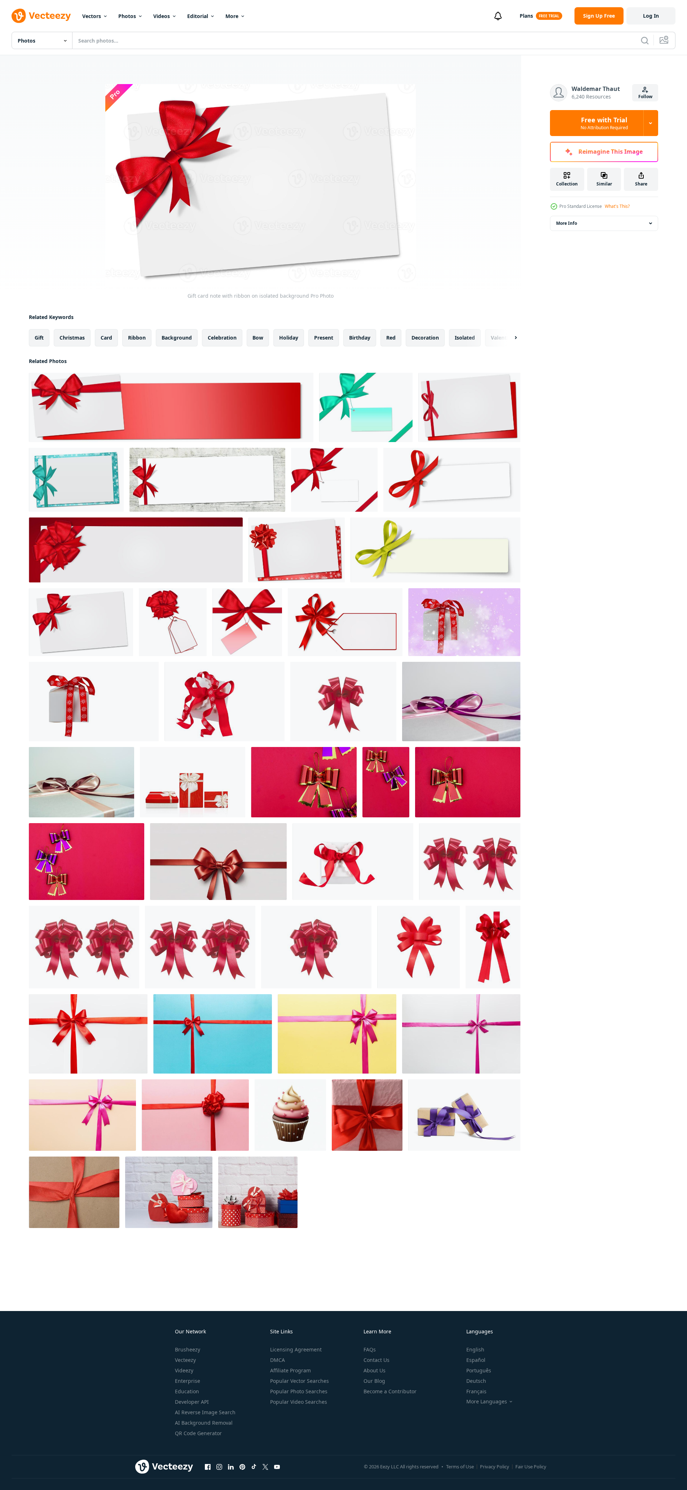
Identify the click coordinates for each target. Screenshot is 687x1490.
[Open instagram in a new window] (219, 1466)
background (177, 337)
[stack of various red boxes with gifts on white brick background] (168, 1192)
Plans (526, 15)
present (323, 337)
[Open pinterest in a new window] (242, 1466)
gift (39, 337)
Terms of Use (460, 1466)
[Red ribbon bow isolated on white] (418, 947)
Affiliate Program (290, 1370)
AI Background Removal (204, 1422)
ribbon (137, 337)
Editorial (197, 16)
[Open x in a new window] (265, 1466)
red (391, 337)
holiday (288, 337)
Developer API (192, 1401)
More (231, 16)
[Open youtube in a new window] (277, 1466)
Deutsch (476, 1380)
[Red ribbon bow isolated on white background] (343, 701)
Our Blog (374, 1380)
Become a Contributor (390, 1391)
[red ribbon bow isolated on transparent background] (218, 861)
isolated (465, 337)
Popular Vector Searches (299, 1380)
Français (476, 1391)
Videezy (184, 1370)
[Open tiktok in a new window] (254, 1466)
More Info (566, 223)
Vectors (91, 16)
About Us (375, 1370)
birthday (359, 337)
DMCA (277, 1359)
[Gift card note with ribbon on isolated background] (171, 407)
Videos (161, 16)
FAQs (370, 1349)
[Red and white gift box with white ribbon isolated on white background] (192, 782)
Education (187, 1391)
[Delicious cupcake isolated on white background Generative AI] (290, 1115)
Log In (651, 15)
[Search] (644, 40)
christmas (72, 337)
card (106, 337)
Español (475, 1359)
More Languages (486, 1401)
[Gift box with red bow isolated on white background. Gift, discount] (352, 861)
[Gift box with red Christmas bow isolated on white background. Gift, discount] (94, 701)
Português (478, 1370)
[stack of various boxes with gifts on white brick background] (258, 1192)
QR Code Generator (198, 1433)
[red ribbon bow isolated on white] (493, 947)
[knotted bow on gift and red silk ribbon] (367, 1115)
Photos (127, 16)
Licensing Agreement (296, 1349)
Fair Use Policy (530, 1466)
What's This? (617, 206)
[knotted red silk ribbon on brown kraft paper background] (74, 1192)
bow (257, 337)
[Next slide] (509, 337)
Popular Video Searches (298, 1401)
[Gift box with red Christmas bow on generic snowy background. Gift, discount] (464, 622)
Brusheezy (187, 1349)
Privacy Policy (494, 1466)
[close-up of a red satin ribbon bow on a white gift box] (461, 701)
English (475, 1349)
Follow (645, 96)
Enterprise (187, 1380)
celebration (222, 337)
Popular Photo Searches (298, 1391)
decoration (425, 337)
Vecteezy (185, 1359)
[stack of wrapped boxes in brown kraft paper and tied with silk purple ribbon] (464, 1115)
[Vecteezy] (41, 16)
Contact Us (376, 1359)
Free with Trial (604, 123)
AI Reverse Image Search (205, 1412)
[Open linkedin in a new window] (231, 1466)
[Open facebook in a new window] (208, 1466)
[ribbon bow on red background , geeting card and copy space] (304, 782)
